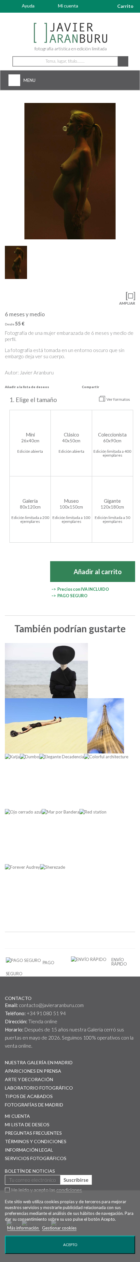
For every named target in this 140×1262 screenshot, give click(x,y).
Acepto (70, 1245)
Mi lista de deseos (27, 1124)
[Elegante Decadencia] (61, 756)
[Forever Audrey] (22, 867)
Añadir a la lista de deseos (27, 387)
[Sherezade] (52, 867)
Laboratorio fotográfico (39, 1088)
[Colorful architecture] (106, 756)
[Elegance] (46, 670)
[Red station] (92, 812)
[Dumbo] (29, 756)
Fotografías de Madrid (34, 1104)
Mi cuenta (68, 5)
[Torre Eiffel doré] (105, 725)
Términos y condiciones (35, 1141)
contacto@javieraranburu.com (51, 1005)
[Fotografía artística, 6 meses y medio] (70, 171)
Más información (23, 1227)
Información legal (29, 1150)
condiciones (69, 1190)
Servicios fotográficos (35, 1158)
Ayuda (28, 5)
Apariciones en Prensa (33, 1071)
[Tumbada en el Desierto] (46, 725)
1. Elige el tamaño (33, 400)
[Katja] (12, 756)
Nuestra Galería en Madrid (39, 1062)
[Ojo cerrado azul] (23, 812)
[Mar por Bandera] (60, 812)
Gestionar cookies (59, 1227)
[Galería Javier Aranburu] (70, 33)
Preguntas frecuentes (33, 1133)
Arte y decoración (29, 1079)
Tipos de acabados (29, 1096)
